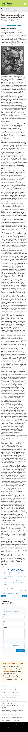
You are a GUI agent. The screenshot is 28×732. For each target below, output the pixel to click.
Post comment (20, 650)
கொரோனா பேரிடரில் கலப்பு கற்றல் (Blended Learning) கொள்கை (13, 706)
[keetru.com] (7, 3)
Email (5, 621)
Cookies (8, 729)
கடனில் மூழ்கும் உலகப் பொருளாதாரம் (9, 700)
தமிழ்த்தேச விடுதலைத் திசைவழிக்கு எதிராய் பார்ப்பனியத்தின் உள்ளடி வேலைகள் (11, 696)
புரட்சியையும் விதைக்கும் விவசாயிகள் (10, 692)
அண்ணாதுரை (4, 25)
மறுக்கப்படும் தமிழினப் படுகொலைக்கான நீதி (13, 576)
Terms (8, 724)
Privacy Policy (8, 727)
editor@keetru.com (7, 671)
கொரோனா (19, 25)
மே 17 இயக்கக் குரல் (6, 19)
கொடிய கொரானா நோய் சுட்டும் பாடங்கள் (10, 720)
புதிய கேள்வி (16, 645)
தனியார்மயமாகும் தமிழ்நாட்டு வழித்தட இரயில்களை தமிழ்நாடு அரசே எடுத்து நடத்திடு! (13, 710)
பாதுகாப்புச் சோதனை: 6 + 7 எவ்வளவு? (13, 642)
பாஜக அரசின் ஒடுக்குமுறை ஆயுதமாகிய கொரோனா (13, 703)
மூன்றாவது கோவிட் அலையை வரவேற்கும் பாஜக (12, 717)
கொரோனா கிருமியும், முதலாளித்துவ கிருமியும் (11, 689)
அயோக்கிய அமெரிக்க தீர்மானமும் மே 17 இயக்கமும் (15, 572)
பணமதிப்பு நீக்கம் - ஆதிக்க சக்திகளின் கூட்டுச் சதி (12, 714)
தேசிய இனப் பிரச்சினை (11, 25)
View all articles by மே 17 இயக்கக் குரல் (10, 593)
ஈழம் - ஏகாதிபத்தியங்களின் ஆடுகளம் (12, 590)
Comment (6, 627)
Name (5, 614)
